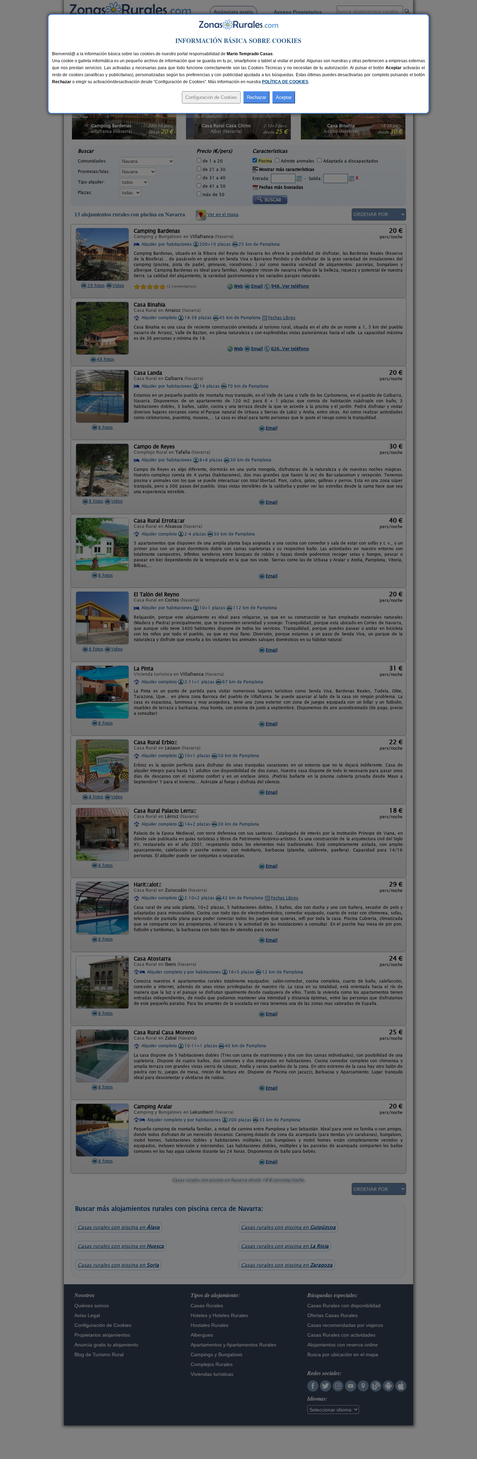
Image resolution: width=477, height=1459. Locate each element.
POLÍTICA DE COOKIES (285, 81)
